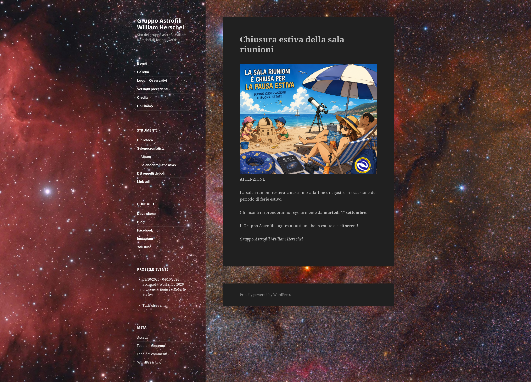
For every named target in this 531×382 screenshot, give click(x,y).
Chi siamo (145, 106)
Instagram (145, 238)
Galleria (143, 72)
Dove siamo (146, 214)
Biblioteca (145, 140)
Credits (143, 97)
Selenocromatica (150, 148)
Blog (141, 222)
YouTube (144, 247)
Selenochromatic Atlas (158, 165)
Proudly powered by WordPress (265, 294)
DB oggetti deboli (150, 173)
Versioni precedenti (152, 89)
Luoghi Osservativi (152, 80)
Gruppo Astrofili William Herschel (160, 24)
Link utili (143, 182)
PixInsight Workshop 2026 (163, 284)
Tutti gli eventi (154, 305)
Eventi (142, 63)
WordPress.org (149, 362)
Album (145, 157)
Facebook (145, 230)
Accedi (142, 337)
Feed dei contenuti (151, 345)
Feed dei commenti (152, 354)
